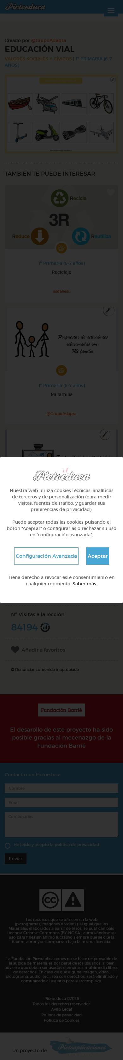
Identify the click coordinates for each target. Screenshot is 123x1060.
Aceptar (98, 556)
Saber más (84, 584)
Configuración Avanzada (46, 556)
